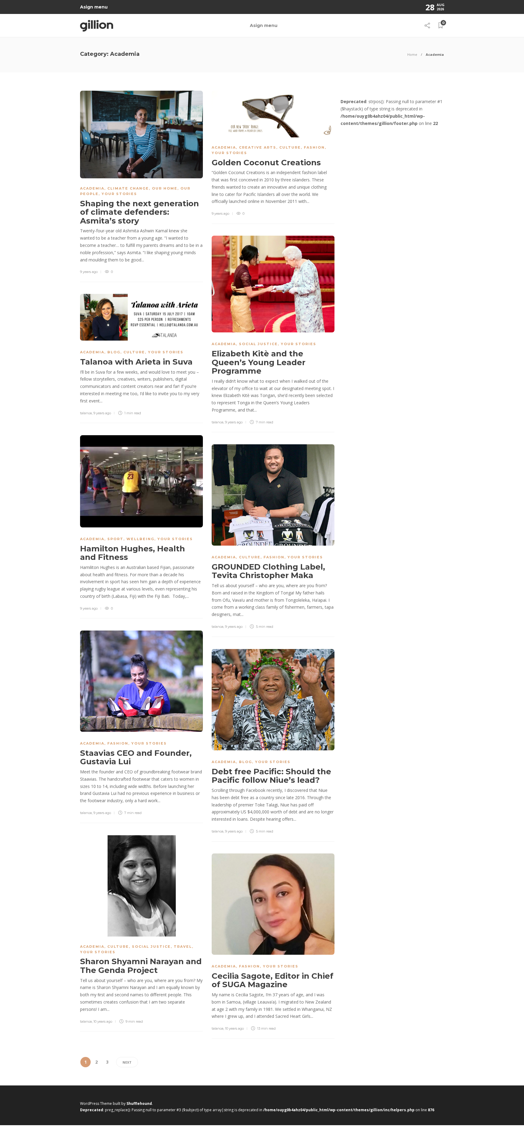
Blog (113, 352)
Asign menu (94, 7)
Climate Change (128, 188)
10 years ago (102, 1021)
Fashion (314, 147)
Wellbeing (140, 539)
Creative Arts (257, 147)
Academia (92, 188)
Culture (290, 147)
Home (412, 54)
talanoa (217, 422)
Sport (115, 539)
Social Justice (258, 344)
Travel (183, 946)
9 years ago (89, 272)
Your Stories (119, 194)
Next (127, 1062)
